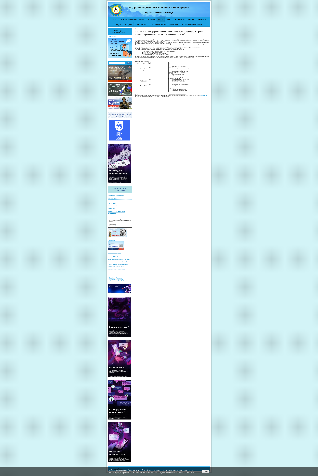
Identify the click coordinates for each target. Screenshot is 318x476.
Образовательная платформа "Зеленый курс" (118, 261)
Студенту (168, 19)
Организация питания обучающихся (192, 24)
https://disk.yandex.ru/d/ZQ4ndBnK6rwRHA (117, 280)
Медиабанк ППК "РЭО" (113, 256)
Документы (191, 19)
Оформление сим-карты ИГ (114, 253)
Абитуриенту (128, 24)
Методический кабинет (141, 24)
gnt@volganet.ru (117, 225)
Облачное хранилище (112, 200)
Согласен (205, 471)
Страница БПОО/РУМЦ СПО (159, 24)
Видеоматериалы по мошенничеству (116, 269)
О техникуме (151, 19)
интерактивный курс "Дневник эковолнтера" (118, 264)
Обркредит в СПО (173, 24)
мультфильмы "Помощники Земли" (116, 266)
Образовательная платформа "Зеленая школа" (119, 259)
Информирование (179, 19)
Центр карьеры (202, 19)
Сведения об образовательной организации (132, 19)
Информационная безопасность (120, 189)
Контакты (118, 24)
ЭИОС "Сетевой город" (112, 206)
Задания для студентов (112, 198)
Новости (160, 19)
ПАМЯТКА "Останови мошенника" (116, 212)
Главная (114, 19)
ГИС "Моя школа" (111, 208)
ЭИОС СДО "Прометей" (112, 203)
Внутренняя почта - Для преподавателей (116, 195)
